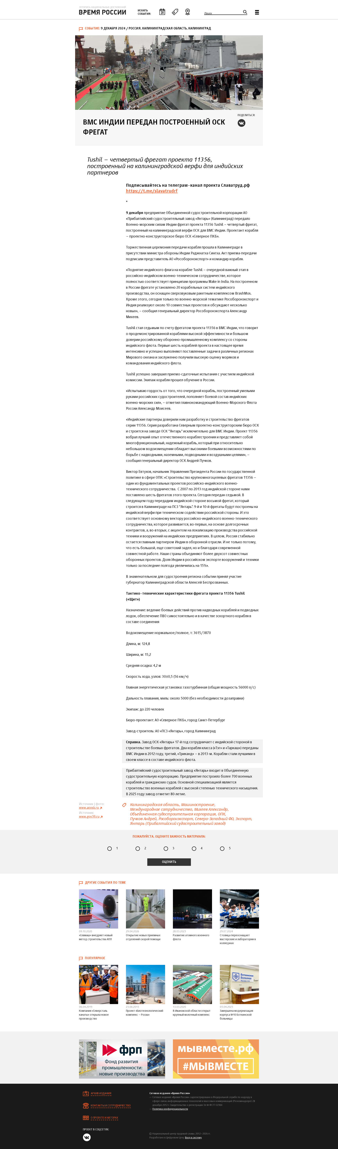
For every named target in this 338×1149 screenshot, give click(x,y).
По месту (187, 12)
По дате (162, 12)
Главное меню (257, 12)
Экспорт (243, 819)
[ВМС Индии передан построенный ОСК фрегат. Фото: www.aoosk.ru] (169, 72)
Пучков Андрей (143, 819)
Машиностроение (197, 804)
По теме (175, 12)
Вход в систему (193, 1138)
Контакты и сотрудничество (111, 1105)
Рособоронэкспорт (175, 819)
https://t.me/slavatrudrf (152, 191)
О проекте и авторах (104, 1117)
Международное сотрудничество (161, 809)
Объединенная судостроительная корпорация (173, 814)
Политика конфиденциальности (170, 1109)
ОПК (221, 814)
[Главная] (102, 10)
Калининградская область (154, 804)
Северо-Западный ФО (214, 819)
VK (241, 123)
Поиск (208, 13)
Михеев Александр (210, 809)
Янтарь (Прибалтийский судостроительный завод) (178, 823)
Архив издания (101, 1093)
